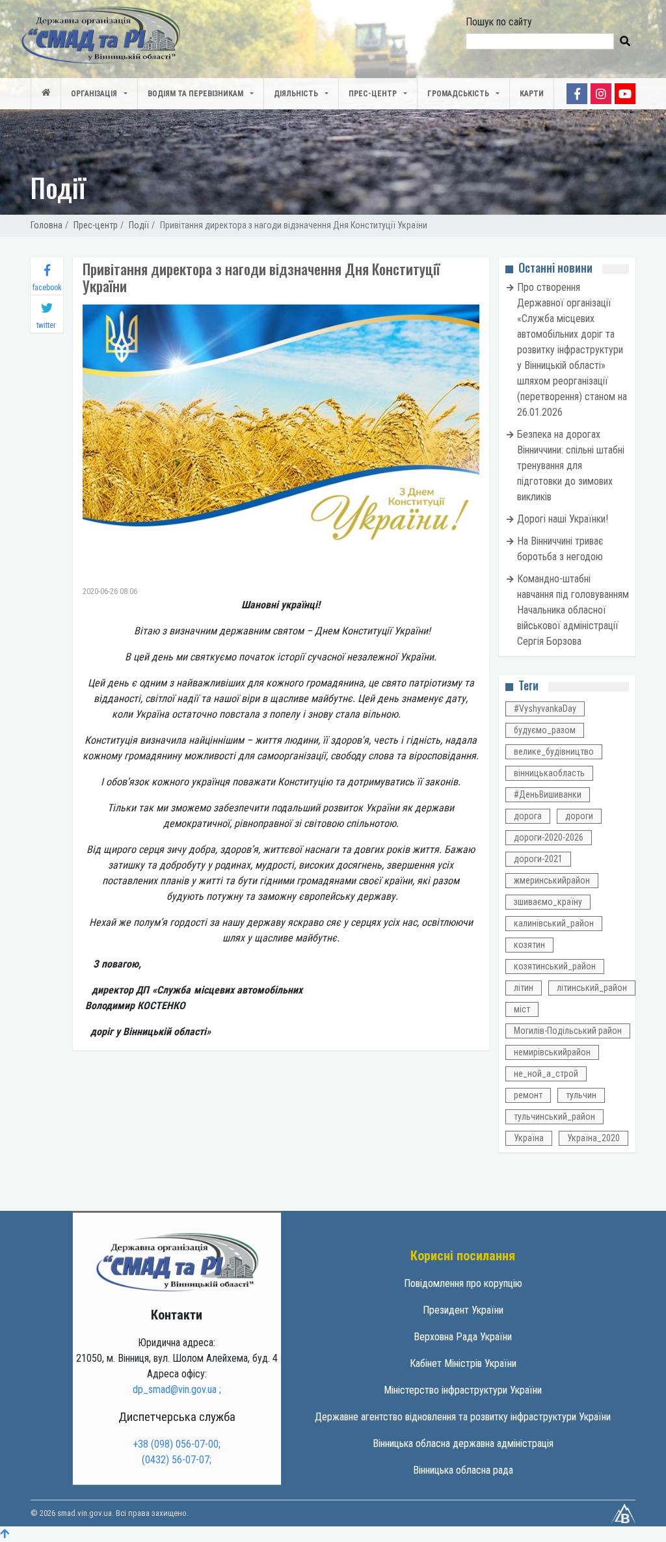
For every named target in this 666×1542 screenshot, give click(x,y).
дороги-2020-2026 (548, 837)
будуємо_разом (545, 730)
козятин (529, 945)
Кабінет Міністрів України (463, 1363)
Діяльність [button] (296, 93)
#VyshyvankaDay (545, 708)
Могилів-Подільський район (568, 1030)
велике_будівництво (554, 751)
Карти (532, 93)
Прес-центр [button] (373, 93)
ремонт (528, 1095)
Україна (529, 1138)
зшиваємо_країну (548, 902)
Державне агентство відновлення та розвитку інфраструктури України (463, 1417)
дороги (579, 816)
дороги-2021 (538, 859)
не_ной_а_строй (546, 1073)
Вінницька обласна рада (463, 1470)
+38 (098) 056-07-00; (176, 1444)
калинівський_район (554, 923)
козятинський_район (555, 966)
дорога (528, 816)
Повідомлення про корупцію (463, 1283)
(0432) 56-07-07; (176, 1460)
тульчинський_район (554, 1116)
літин (523, 987)
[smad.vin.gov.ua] (177, 1261)
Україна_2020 (593, 1138)
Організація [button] (94, 93)
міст (522, 1009)
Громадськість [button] (458, 93)
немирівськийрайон (552, 1052)
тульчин (581, 1095)
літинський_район (592, 987)
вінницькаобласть (549, 773)
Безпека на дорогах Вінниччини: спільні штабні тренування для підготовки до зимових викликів (570, 465)
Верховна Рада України (463, 1337)
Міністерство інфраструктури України (463, 1390)
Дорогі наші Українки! (562, 519)
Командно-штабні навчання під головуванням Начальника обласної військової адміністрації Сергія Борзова (573, 610)
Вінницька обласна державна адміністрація (463, 1443)
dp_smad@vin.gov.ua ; (177, 1389)
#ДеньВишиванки (547, 794)
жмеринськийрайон (552, 880)
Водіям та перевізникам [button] (195, 93)
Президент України (463, 1310)
